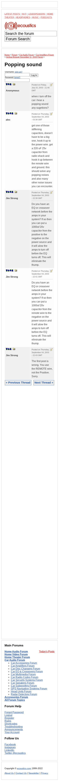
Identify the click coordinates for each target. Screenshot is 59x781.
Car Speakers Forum (22, 683)
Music (35, 17)
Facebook (10, 744)
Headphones (23, 17)
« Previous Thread (18, 382)
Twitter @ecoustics (15, 753)
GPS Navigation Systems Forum (29, 688)
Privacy (44, 773)
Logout (8, 715)
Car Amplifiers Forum (22, 665)
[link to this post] (14, 84)
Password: (12, 77)
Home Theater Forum (17, 657)
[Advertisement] (29, 514)
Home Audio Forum (16, 651)
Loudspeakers (36, 14)
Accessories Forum (16, 697)
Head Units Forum (21, 691)
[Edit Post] (51, 84)
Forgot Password (14, 712)
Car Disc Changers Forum (25, 668)
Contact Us (21, 773)
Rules (8, 721)
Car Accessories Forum (24, 663)
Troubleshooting (14, 726)
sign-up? (18, 72)
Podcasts (46, 17)
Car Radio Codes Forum (24, 677)
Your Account (12, 732)
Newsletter (33, 773)
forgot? (17, 77)
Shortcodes (11, 723)
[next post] (9, 84)
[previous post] (9, 113)
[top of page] (7, 84)
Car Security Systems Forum (27, 680)
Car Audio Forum (15, 660)
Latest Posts (12, 14)
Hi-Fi (24, 14)
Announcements (14, 729)
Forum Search (18, 39)
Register (9, 718)
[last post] (10, 84)
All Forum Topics (15, 700)
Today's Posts (46, 651)
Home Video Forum (16, 654)
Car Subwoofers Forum (24, 685)
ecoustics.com (24, 768)
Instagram (10, 747)
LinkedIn (9, 750)
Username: (13, 72)
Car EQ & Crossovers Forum (27, 671)
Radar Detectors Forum (24, 694)
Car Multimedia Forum (23, 674)
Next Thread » (43, 382)
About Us (9, 773)
